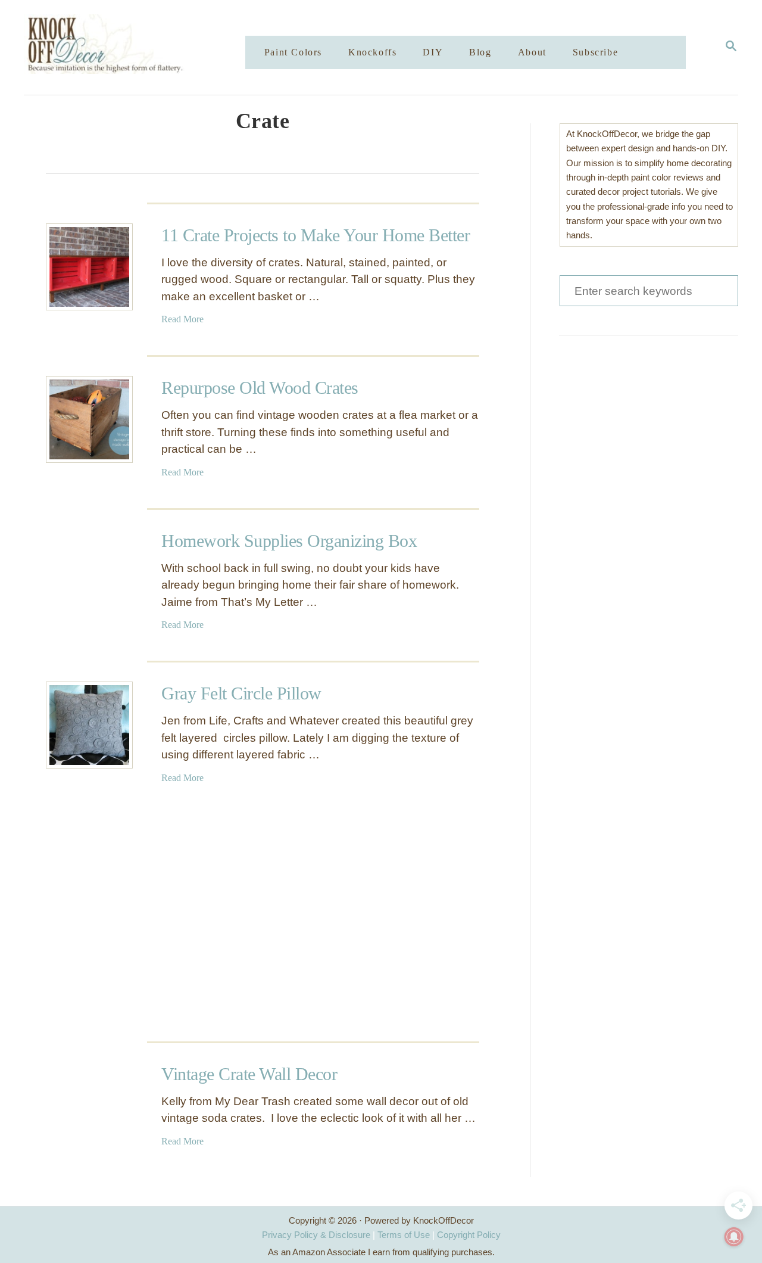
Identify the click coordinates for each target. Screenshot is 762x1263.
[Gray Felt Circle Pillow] (89, 725)
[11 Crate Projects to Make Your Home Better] (89, 266)
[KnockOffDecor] (143, 47)
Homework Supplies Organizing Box (289, 540)
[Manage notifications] (734, 1236)
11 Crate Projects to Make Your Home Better (315, 235)
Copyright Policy (469, 1235)
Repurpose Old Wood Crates (259, 387)
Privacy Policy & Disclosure (316, 1235)
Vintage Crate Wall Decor (249, 1074)
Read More (182, 319)
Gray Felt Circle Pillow (241, 693)
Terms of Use (403, 1235)
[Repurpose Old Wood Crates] (89, 419)
